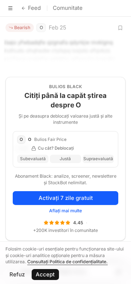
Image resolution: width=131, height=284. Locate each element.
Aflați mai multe (65, 210)
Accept (45, 274)
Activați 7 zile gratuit (66, 197)
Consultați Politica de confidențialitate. (67, 261)
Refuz (17, 274)
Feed (34, 7)
